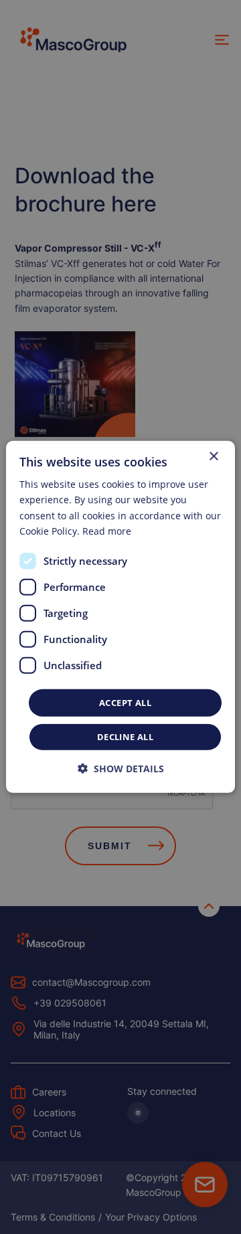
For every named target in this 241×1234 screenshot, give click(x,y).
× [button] (213, 457)
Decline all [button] (125, 737)
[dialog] (120, 617)
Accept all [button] (125, 703)
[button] (121, 768)
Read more (106, 530)
